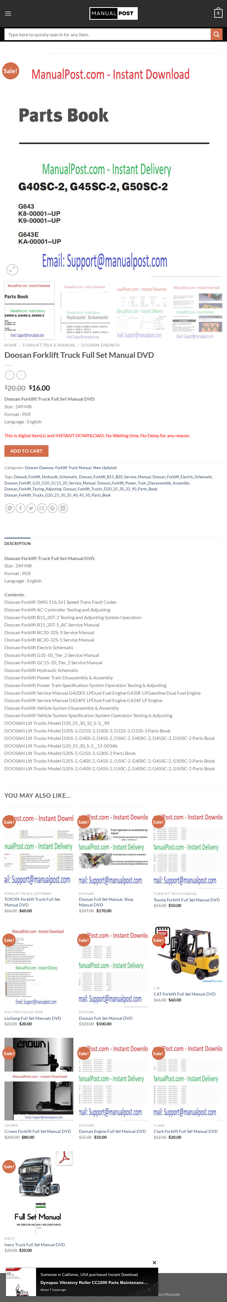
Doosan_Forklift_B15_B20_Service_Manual (115, 476)
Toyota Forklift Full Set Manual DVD (187, 899)
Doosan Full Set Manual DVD (106, 1018)
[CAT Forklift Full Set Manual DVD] (188, 954)
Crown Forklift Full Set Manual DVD (37, 1131)
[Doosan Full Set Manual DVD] (113, 966)
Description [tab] (17, 543)
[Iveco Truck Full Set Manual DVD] (38, 1192)
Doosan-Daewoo (100, 345)
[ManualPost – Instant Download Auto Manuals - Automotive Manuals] (113, 13)
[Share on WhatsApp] (10, 508)
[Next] (210, 165)
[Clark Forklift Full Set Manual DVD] (188, 1079)
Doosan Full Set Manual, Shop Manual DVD (106, 902)
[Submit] (217, 34)
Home (10, 345)
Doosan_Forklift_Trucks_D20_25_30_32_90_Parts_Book (110, 489)
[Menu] (8, 13)
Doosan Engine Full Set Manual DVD (112, 1131)
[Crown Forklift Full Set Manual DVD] (38, 1079)
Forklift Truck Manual (49, 345)
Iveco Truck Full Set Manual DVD (34, 1244)
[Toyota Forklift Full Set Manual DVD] (188, 847)
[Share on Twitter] (31, 508)
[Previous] (16, 165)
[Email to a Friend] (42, 508)
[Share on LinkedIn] (63, 508)
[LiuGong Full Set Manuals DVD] (38, 966)
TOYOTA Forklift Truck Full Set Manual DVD (32, 902)
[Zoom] (12, 269)
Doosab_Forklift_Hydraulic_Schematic (45, 476)
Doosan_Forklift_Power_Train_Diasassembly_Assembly (143, 483)
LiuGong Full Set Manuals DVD (32, 1018)
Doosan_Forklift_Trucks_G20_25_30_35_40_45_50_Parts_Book (57, 495)
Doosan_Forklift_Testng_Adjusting (32, 489)
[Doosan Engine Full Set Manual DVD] (113, 1079)
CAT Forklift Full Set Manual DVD (185, 993)
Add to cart (26, 450)
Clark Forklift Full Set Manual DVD (186, 1131)
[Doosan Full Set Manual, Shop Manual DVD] (113, 847)
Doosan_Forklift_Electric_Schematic (182, 476)
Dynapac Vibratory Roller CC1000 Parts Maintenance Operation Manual (94, 1282)
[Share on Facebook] (20, 508)
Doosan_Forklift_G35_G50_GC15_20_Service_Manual (49, 483)
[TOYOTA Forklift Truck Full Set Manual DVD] (38, 847)
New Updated (104, 467)
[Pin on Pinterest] (52, 508)
